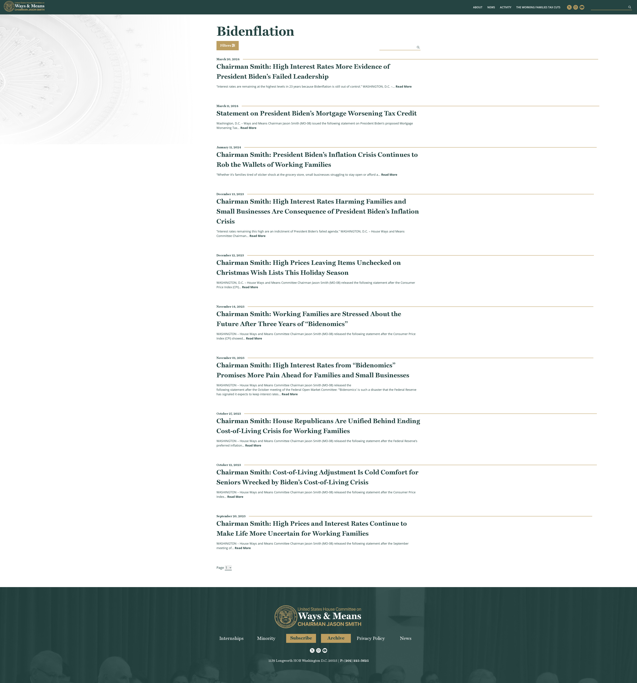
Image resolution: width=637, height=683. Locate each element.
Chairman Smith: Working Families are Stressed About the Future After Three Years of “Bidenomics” (308, 319)
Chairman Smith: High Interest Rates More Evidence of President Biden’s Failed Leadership (303, 71)
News (491, 7)
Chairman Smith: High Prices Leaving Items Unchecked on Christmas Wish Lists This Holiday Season (308, 267)
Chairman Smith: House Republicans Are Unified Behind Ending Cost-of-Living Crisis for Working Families (318, 426)
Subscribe (301, 638)
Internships (231, 638)
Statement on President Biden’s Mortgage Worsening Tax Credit (316, 113)
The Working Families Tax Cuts (538, 7)
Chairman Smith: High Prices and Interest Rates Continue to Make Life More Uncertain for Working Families (311, 528)
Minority (266, 638)
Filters (226, 45)
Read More (404, 86)
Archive (336, 638)
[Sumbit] (629, 7)
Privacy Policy (371, 638)
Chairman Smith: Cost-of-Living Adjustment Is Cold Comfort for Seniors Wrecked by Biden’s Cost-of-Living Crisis (317, 477)
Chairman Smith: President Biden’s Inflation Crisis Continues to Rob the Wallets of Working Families (317, 159)
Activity (505, 7)
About (477, 7)
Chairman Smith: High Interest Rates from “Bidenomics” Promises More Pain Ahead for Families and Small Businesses (312, 370)
